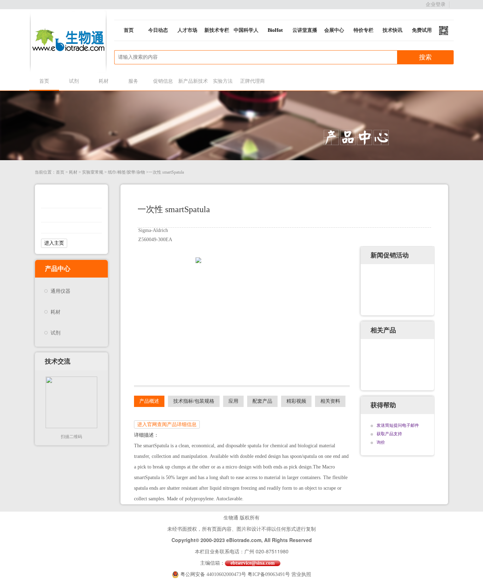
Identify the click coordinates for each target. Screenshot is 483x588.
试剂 (74, 81)
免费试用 (422, 30)
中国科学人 (246, 30)
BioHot (275, 30)
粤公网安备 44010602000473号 (214, 574)
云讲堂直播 (304, 30)
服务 (133, 81)
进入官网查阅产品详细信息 (167, 424)
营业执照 (301, 574)
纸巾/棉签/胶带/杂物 (126, 172)
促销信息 (163, 81)
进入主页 (54, 243)
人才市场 (187, 30)
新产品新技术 (193, 81)
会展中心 (334, 30)
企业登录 (436, 4)
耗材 (104, 81)
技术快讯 (392, 30)
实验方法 (223, 81)
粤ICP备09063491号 (269, 574)
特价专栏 (363, 30)
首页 (129, 30)
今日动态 (158, 30)
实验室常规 (92, 172)
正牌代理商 (252, 81)
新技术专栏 (216, 30)
